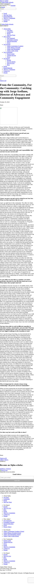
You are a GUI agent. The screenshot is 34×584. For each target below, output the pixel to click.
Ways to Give (10, 63)
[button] (4, 26)
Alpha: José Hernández (13, 49)
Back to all (3, 80)
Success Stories (11, 61)
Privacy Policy (7, 527)
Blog (8, 65)
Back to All (3, 458)
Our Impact (6, 58)
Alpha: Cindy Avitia (12, 50)
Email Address (17, 474)
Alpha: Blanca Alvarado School (12, 533)
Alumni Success (11, 55)
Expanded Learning (12, 40)
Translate (12, 5)
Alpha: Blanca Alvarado (13, 47)
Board (8, 33)
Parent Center (10, 54)
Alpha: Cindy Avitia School (11, 536)
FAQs (8, 43)
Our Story (9, 30)
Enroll (5, 13)
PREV (2, 460)
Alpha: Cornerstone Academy (15, 46)
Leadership (10, 32)
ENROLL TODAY (5, 469)
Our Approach (11, 38)
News (8, 57)
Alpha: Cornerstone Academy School (13, 531)
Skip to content (4, 0)
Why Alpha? (6, 36)
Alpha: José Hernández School (11, 534)
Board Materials (7, 16)
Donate (5, 21)
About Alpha (7, 29)
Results (9, 60)
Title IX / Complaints (9, 18)
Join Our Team (7, 15)
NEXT (6, 460)
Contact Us (6, 19)
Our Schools (6, 44)
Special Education (12, 41)
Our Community (8, 52)
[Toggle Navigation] (0, 79)
